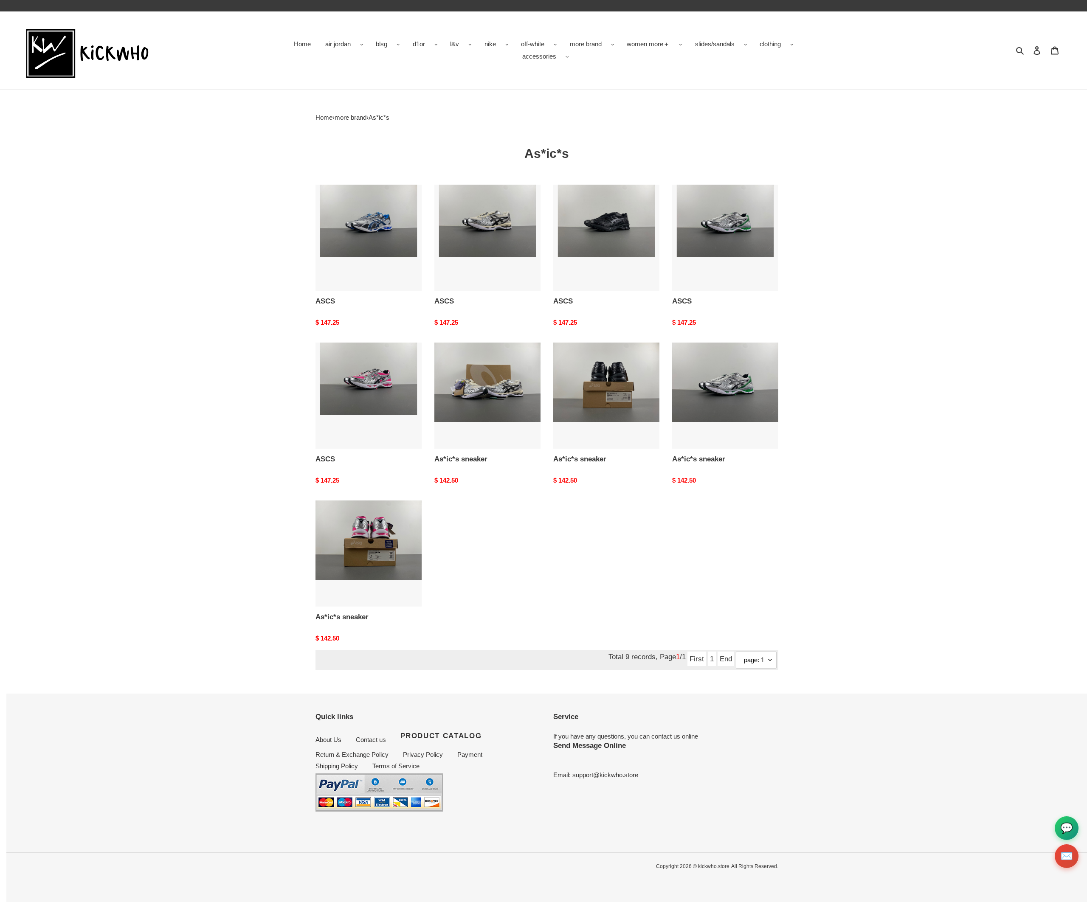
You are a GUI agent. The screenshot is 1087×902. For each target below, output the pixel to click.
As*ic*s (379, 117)
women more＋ (648, 44)
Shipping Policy (336, 766)
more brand (586, 44)
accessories (539, 56)
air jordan (338, 44)
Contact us (371, 739)
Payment (469, 754)
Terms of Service (396, 766)
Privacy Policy (423, 754)
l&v (454, 44)
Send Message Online (589, 745)
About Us (328, 739)
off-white (532, 44)
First (697, 659)
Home (323, 117)
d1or (419, 44)
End (726, 659)
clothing (770, 44)
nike (490, 44)
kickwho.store (713, 866)
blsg (381, 44)
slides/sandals (715, 44)
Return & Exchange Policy (352, 754)
